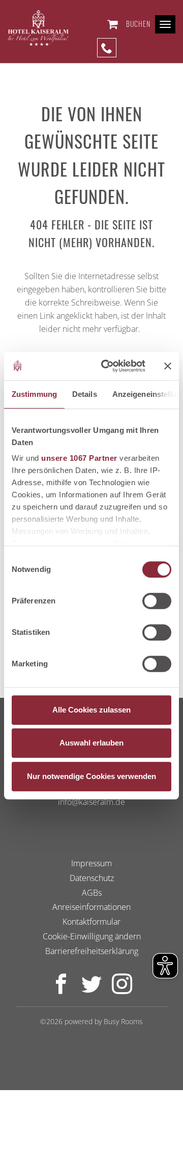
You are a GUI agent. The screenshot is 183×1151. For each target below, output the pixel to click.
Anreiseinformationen (91, 907)
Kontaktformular (91, 922)
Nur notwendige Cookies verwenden (91, 776)
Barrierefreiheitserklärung (91, 951)
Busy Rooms (123, 1021)
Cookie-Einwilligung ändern (92, 936)
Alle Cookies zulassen (91, 709)
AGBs (92, 892)
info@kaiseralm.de (91, 801)
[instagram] (122, 989)
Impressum (91, 863)
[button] (114, 23)
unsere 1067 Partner (79, 458)
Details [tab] (84, 394)
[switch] (156, 601)
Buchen (138, 23)
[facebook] (61, 989)
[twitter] (91, 989)
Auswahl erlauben (91, 742)
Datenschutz (92, 878)
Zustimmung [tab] (34, 394)
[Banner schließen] (167, 365)
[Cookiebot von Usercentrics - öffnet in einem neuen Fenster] (107, 366)
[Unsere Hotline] (106, 47)
